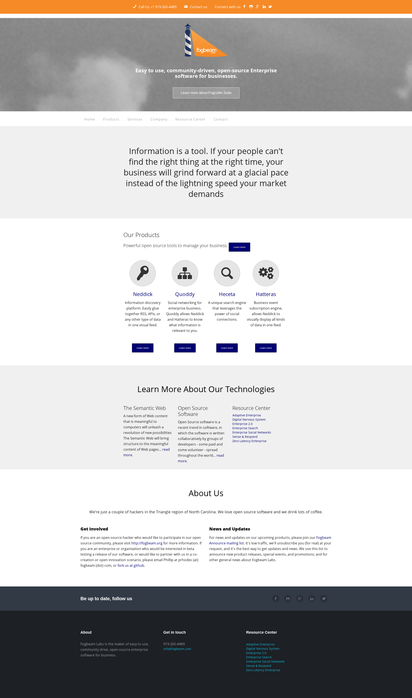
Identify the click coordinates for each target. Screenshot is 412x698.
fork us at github (131, 565)
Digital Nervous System (249, 419)
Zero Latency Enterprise (249, 441)
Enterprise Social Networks (251, 432)
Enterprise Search (245, 428)
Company (158, 119)
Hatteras (266, 294)
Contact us (198, 7)
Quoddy (185, 294)
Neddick (143, 294)
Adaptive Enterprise (246, 415)
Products (111, 119)
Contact (221, 119)
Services (134, 119)
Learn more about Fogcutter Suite (206, 93)
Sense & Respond (245, 437)
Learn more (239, 247)
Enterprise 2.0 (242, 424)
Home (89, 119)
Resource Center (190, 119)
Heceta (227, 294)
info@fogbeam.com (177, 649)
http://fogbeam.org (146, 543)
